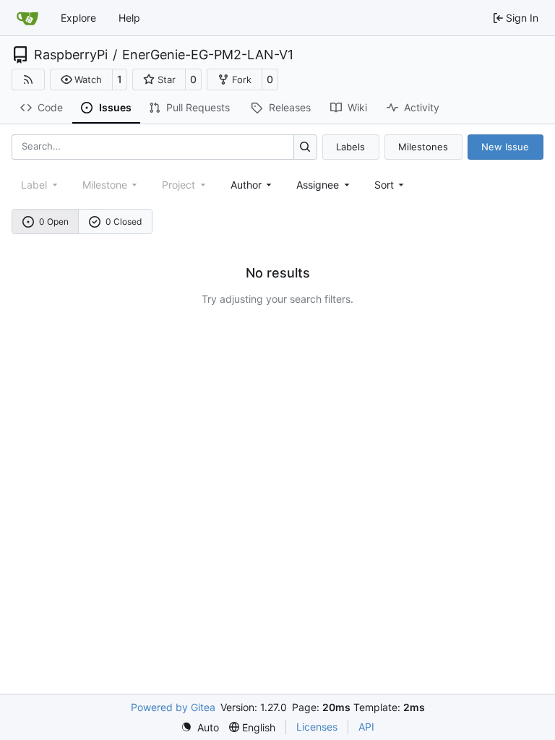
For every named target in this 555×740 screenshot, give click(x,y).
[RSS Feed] (28, 79)
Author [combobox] (246, 184)
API (366, 726)
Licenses (316, 726)
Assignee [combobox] (317, 184)
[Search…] (305, 147)
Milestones (423, 146)
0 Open (54, 221)
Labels (350, 146)
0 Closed (124, 221)
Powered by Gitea (173, 707)
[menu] (390, 185)
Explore (78, 18)
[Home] (27, 18)
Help (129, 18)
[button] (81, 79)
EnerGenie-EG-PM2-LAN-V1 (207, 55)
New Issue (505, 146)
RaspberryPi (71, 55)
